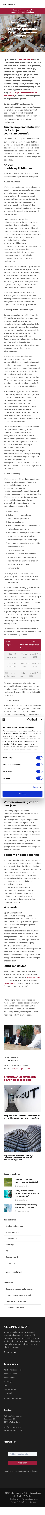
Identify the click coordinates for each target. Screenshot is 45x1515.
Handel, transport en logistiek (18, 1295)
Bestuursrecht (12, 1257)
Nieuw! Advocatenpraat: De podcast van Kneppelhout (23, 11)
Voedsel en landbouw (15, 1307)
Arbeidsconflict (12, 1232)
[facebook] (4, 1352)
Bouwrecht (10, 1263)
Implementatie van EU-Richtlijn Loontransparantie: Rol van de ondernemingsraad (18, 1157)
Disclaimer (14, 1499)
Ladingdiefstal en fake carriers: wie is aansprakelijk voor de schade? (27, 1193)
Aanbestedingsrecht (14, 1226)
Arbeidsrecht (11, 1238)
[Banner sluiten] (41, 719)
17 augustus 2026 (23, 1211)
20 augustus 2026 (23, 1200)
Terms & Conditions (19, 1502)
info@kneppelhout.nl (13, 1430)
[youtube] (11, 1352)
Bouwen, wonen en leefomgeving (20, 1289)
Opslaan (22, 794)
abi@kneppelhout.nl (21, 1068)
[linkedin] (8, 1352)
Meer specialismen (14, 1272)
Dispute (33, 1502)
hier (9, 1471)
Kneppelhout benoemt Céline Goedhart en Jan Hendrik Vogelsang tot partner (22, 1116)
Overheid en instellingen (16, 1301)
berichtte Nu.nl (26, 59)
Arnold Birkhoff (33, 977)
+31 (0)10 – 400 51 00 (12, 1427)
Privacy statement (30, 1499)
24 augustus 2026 (23, 1186)
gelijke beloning (10, 983)
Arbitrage (10, 1245)
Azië (7, 1251)
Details (35, 787)
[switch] (39, 764)
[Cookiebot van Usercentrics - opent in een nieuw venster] (28, 719)
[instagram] (15, 1352)
